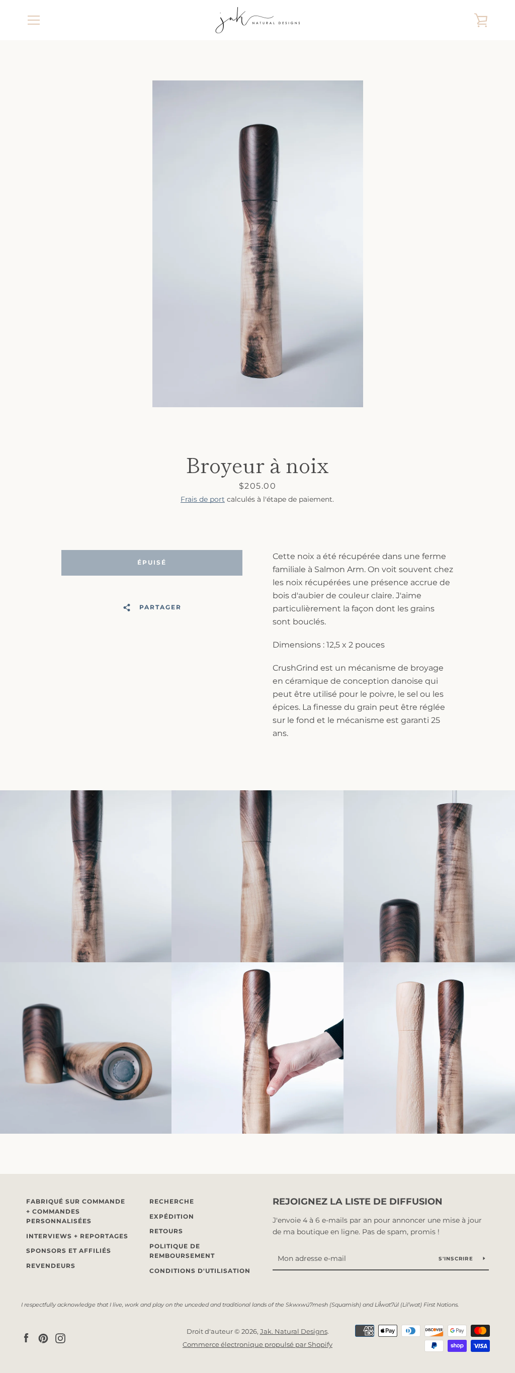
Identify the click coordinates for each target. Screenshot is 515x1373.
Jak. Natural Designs (293, 1331)
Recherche (171, 1201)
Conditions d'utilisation (199, 1270)
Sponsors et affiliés (68, 1250)
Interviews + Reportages (77, 1236)
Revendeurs (50, 1265)
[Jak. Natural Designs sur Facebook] (26, 1337)
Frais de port (203, 499)
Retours (166, 1231)
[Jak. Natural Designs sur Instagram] (60, 1337)
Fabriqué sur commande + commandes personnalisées (75, 1211)
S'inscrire (457, 1258)
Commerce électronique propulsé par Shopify (257, 1344)
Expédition (171, 1216)
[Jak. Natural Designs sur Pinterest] (43, 1337)
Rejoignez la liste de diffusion (358, 1201)
